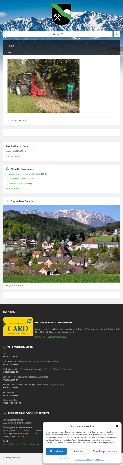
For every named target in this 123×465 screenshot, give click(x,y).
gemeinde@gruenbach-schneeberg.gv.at (21, 444)
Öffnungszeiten (13, 156)
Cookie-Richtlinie (67, 458)
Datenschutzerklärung (84, 459)
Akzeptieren (56, 451)
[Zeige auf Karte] (117, 34)
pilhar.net (16, 457)
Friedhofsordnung (17, 183)
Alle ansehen (12, 188)
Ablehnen (79, 451)
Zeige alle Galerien (15, 285)
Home (10, 52)
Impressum (100, 459)
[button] (117, 426)
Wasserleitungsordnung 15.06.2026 (24, 174)
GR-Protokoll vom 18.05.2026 (22, 178)
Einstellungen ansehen (105, 451)
